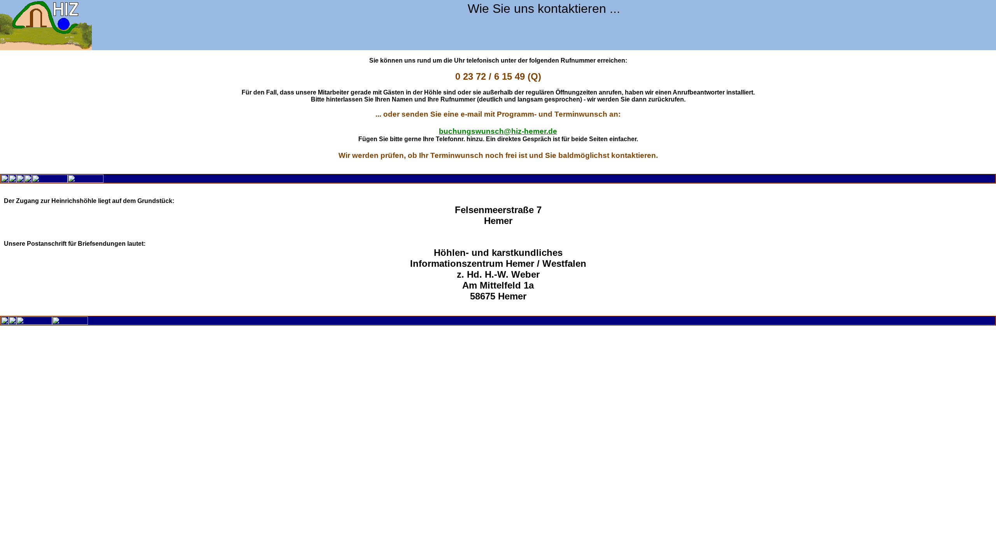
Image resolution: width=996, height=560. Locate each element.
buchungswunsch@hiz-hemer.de (498, 131)
